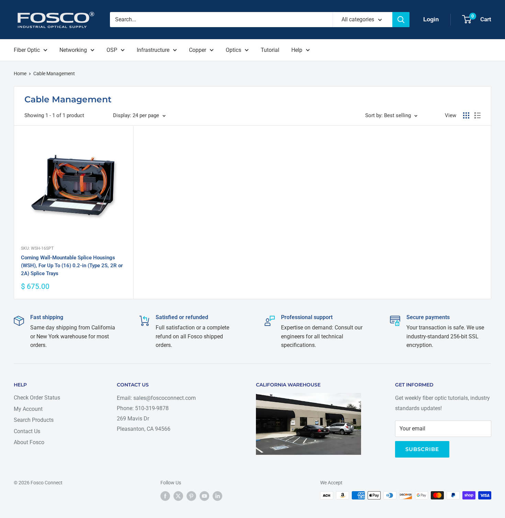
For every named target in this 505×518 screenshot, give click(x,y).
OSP (111, 50)
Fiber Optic (27, 50)
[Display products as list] (477, 115)
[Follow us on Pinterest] (191, 496)
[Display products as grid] (466, 115)
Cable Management (54, 73)
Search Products (34, 420)
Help (296, 50)
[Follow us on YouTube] (204, 496)
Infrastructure (153, 50)
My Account (28, 409)
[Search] (400, 19)
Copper (197, 50)
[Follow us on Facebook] (165, 496)
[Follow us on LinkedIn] (217, 496)
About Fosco (29, 442)
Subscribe (422, 449)
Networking (73, 50)
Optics (233, 50)
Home (20, 73)
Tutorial (270, 50)
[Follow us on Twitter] (178, 496)
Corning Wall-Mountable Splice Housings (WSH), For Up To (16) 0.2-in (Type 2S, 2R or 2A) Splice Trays (72, 266)
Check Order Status (37, 397)
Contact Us (27, 431)
